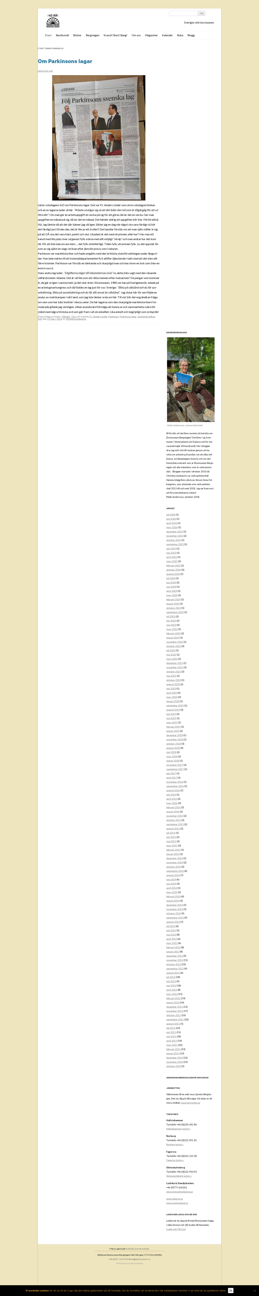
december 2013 (174, 905)
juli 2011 (170, 1028)
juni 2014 (171, 879)
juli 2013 (170, 926)
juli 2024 (170, 578)
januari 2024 (172, 603)
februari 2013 (173, 947)
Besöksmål (62, 35)
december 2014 (174, 858)
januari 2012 (172, 1002)
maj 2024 (171, 586)
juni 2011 (171, 1032)
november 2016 (174, 781)
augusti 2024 (173, 574)
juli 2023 (170, 616)
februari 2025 (173, 565)
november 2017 (174, 765)
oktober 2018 (173, 743)
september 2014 (175, 871)
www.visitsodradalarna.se (179, 1191)
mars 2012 (172, 994)
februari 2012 (173, 998)
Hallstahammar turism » (178, 1128)
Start (48, 35)
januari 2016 (172, 811)
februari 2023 (173, 633)
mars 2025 (172, 561)
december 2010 (174, 1057)
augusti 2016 (173, 790)
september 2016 (175, 786)
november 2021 (174, 667)
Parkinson (113, 316)
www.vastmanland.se (177, 1203)
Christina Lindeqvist (76, 319)
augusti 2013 (173, 922)
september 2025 (175, 544)
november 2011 (174, 1011)
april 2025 (171, 557)
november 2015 (174, 815)
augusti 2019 (173, 709)
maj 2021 (171, 675)
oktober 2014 (173, 866)
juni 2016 (171, 794)
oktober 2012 (173, 964)
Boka (180, 35)
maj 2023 (171, 625)
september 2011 (175, 1019)
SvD (40, 319)
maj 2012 (171, 985)
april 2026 (171, 523)
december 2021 (174, 663)
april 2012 (171, 989)
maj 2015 (171, 841)
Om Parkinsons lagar (65, 61)
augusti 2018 (173, 748)
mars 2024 (172, 595)
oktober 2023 (173, 608)
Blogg (191, 35)
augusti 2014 (173, 875)
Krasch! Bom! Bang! (115, 35)
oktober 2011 (173, 1015)
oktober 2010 (173, 1066)
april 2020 (171, 692)
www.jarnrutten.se (190, 1102)
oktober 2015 (173, 820)
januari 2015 (172, 854)
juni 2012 (171, 981)
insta (137, 1248)
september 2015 (175, 824)
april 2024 (171, 591)
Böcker (77, 35)
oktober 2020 (173, 680)
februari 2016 (173, 807)
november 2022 (174, 641)
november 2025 (174, 535)
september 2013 (175, 917)
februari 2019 (173, 726)
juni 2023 (171, 620)
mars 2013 (172, 943)
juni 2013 (171, 930)
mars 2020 (172, 697)
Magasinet (151, 35)
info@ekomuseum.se (140, 1259)
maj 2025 (171, 552)
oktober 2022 (173, 646)
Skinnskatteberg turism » (179, 1176)
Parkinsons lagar (128, 316)
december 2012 (174, 955)
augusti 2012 (173, 972)
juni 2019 (171, 714)
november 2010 (174, 1062)
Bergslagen (92, 35)
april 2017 (171, 777)
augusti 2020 (173, 684)
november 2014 (174, 862)
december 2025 (174, 531)
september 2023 (175, 612)
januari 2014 (172, 900)
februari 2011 (173, 1049)
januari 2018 (172, 760)
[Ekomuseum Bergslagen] (71, 21)
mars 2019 (172, 722)
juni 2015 (171, 837)
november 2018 (174, 739)
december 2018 (174, 735)
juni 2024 (171, 582)
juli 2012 (170, 977)
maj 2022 (171, 654)
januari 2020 (172, 701)
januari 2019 (172, 731)
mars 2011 (172, 1045)
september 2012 (175, 968)
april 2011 (171, 1040)
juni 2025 (171, 548)
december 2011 (174, 1006)
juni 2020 (171, 688)
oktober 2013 (173, 913)
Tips (73, 316)
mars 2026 (172, 527)
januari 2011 (172, 1053)
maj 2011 (171, 1036)
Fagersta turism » (175, 1160)
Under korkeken (135, 1263)
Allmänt (66, 316)
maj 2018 (171, 752)
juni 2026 (171, 518)
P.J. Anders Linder (98, 316)
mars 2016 (172, 803)
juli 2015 (170, 832)
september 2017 (175, 769)
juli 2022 (170, 650)
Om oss (136, 35)
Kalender (167, 35)
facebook (129, 1248)
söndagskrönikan (146, 316)
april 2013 (171, 938)
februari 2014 (173, 896)
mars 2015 (172, 845)
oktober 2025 (173, 540)
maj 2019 (171, 718)
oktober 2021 (173, 671)
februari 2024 (173, 599)
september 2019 (175, 705)
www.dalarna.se (174, 1198)
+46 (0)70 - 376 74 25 (119, 1259)
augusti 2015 (173, 828)
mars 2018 (172, 756)
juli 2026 (170, 514)
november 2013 (174, 909)
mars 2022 (172, 658)
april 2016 (171, 798)
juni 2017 (171, 773)
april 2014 (171, 888)
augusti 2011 (173, 1023)
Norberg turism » (175, 1144)
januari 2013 (172, 951)
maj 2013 (171, 934)
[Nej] (254, 1290)
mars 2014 (172, 892)
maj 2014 (171, 883)
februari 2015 (173, 849)
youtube (145, 1248)
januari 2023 (172, 637)
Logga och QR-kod (176, 1229)
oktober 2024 (173, 569)
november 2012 (174, 960)
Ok (230, 1290)
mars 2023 (172, 629)
